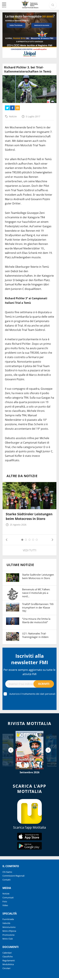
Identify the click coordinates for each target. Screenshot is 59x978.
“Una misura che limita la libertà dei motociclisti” (36, 620)
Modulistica (8, 964)
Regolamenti (8, 960)
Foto (4, 901)
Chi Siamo (7, 871)
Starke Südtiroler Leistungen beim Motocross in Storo (29, 516)
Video (5, 905)
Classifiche (7, 956)
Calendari (7, 952)
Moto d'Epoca (9, 930)
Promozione (8, 934)
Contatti (6, 879)
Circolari (6, 968)
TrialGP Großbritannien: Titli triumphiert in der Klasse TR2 (38, 607)
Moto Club (7, 938)
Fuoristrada (8, 919)
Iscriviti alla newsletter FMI (29, 659)
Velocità (6, 923)
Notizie (13, 116)
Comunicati (8, 897)
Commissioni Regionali (13, 875)
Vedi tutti (29, 550)
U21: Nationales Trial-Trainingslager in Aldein (35, 635)
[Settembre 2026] (29, 750)
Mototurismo (9, 927)
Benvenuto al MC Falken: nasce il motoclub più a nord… (36, 593)
